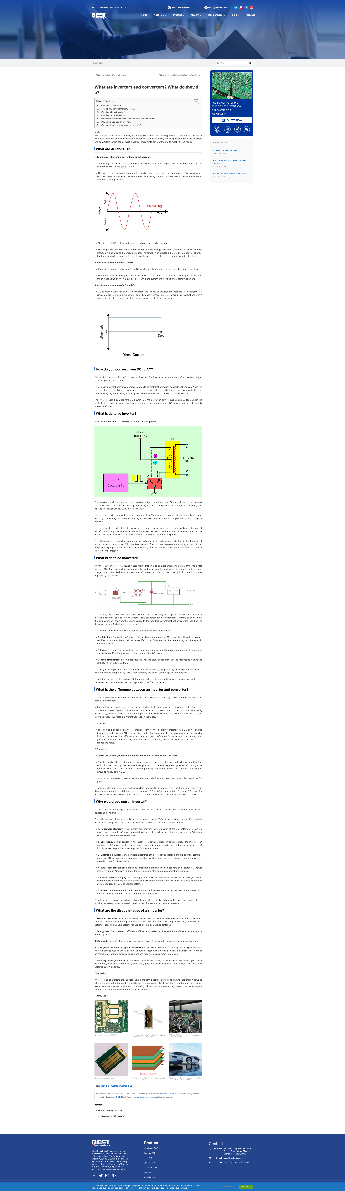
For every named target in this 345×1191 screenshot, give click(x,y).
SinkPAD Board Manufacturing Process (229, 175)
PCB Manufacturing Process (225, 152)
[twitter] (101, 1176)
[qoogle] (114, 1176)
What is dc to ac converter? (113, 115)
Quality (195, 14)
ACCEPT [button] (245, 1186)
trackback (154, 1097)
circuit (104, 1085)
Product (177, 14)
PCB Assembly (150, 1167)
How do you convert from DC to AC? (118, 109)
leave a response (140, 1097)
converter (113, 1085)
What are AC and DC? (111, 105)
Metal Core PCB (151, 1148)
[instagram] (107, 1176)
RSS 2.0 (118, 1097)
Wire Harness (150, 1177)
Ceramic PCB (150, 1153)
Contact (250, 14)
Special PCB (149, 1162)
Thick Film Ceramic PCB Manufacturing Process (229, 163)
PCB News (172, 1094)
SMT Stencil (149, 1172)
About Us (159, 14)
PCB (130, 1085)
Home (144, 14)
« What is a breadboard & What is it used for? (110, 75)
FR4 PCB (148, 1158)
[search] (250, 63)
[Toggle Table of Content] (194, 101)
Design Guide (215, 14)
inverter (123, 1085)
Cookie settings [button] (227, 1186)
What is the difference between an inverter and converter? (128, 118)
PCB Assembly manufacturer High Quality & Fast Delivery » (180, 75)
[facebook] (94, 1176)
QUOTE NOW (234, 120)
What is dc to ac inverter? (113, 112)
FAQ (165, 1094)
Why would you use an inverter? (116, 122)
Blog (234, 14)
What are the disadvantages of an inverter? (121, 125)
